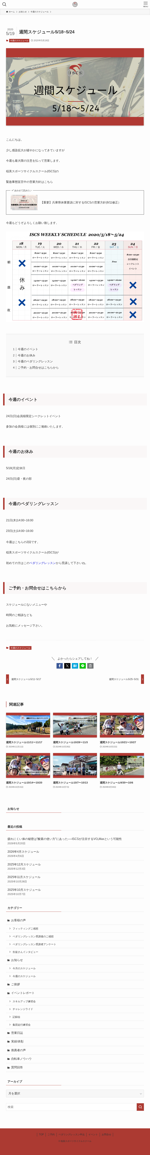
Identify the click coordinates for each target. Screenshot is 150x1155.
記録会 (16, 1016)
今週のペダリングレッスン (35, 361)
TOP (41, 1134)
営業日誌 (17, 1032)
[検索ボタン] (4, 4)
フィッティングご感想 (25, 928)
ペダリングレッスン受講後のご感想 (33, 936)
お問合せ (106, 1134)
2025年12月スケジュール (24, 866)
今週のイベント (28, 349)
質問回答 (17, 1067)
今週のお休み (26, 355)
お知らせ (17, 960)
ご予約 (51, 1134)
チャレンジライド (23, 1009)
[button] (60, 666)
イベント (93, 1134)
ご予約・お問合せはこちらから (38, 367)
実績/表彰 (17, 1041)
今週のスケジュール (19, 40)
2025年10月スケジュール (24, 892)
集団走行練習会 (22, 1024)
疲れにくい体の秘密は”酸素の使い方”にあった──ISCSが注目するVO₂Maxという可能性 (65, 841)
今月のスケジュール (24, 968)
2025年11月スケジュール (24, 879)
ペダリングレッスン (42, 563)
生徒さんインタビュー (25, 951)
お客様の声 (18, 920)
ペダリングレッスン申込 (72, 1134)
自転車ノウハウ (21, 1058)
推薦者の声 (18, 1050)
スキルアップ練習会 (24, 1001)
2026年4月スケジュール (23, 853)
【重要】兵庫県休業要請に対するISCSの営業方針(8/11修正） (80, 202)
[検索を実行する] (140, 1107)
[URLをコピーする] (90, 666)
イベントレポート (23, 992)
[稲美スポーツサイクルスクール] (75, 4)
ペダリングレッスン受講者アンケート (34, 944)
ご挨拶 (15, 984)
